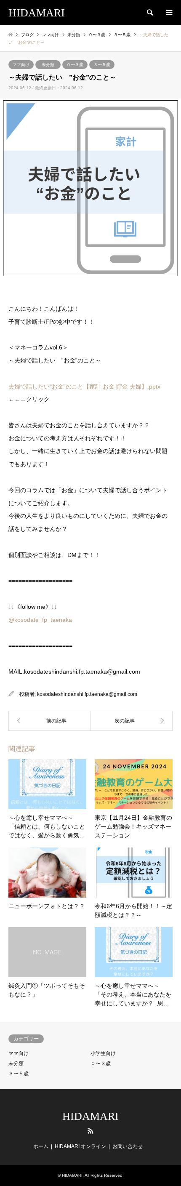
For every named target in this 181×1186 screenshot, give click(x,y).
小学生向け (103, 1053)
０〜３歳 (75, 64)
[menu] (168, 12)
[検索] (149, 12)
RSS (90, 1131)
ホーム (40, 1146)
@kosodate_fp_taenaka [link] (40, 619)
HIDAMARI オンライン (80, 1146)
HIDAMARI (90, 1116)
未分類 (48, 64)
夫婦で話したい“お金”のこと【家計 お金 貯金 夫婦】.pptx (84, 386)
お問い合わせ (127, 1146)
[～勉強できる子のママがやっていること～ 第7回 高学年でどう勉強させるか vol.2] (131, 721)
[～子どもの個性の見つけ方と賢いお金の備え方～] (49, 721)
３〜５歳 (101, 64)
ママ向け (21, 64)
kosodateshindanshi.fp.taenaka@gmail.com (87, 694)
